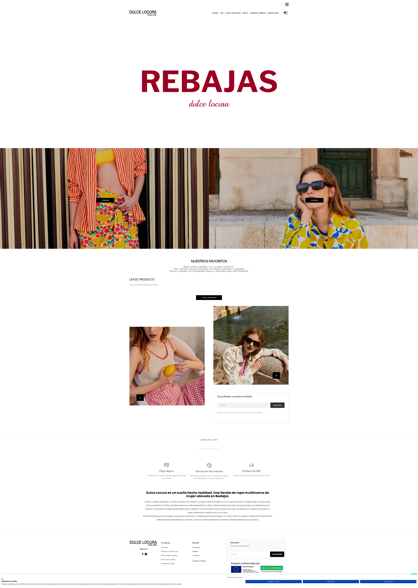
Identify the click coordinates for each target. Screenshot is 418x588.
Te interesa (165, 543)
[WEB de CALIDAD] (199, 561)
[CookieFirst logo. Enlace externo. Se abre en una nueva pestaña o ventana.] (2, 579)
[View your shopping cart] (286, 13)
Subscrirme (277, 405)
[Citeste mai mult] (166, 466)
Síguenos (144, 549)
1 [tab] (209, 144)
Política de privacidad (234, 577)
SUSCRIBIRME (277, 554)
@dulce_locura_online (209, 440)
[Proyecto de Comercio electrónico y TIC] (256, 567)
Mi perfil (196, 543)
